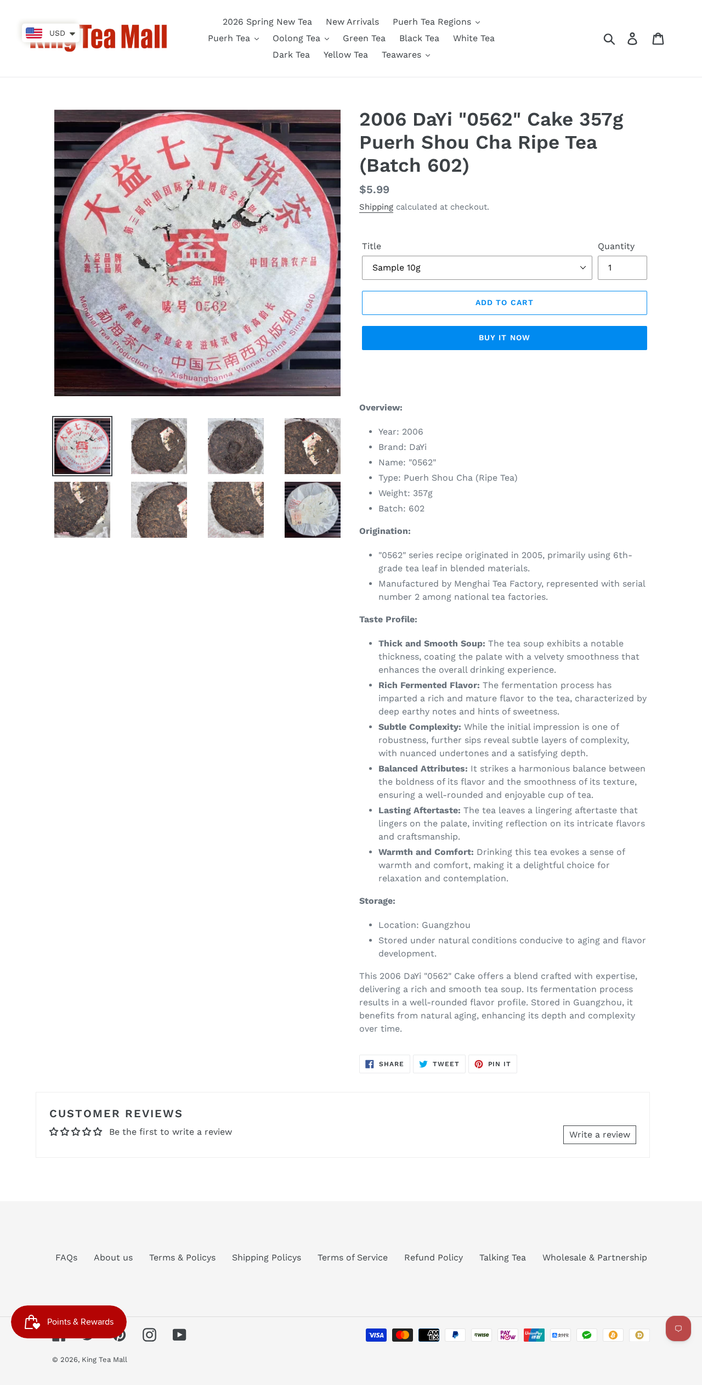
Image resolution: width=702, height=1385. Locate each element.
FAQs (66, 1257)
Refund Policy (433, 1257)
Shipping (376, 207)
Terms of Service (353, 1257)
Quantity (616, 246)
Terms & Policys (182, 1257)
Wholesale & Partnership (594, 1257)
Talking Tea (502, 1257)
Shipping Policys (266, 1257)
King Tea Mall (104, 1359)
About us (113, 1257)
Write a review (599, 1134)
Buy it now (504, 337)
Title (371, 246)
